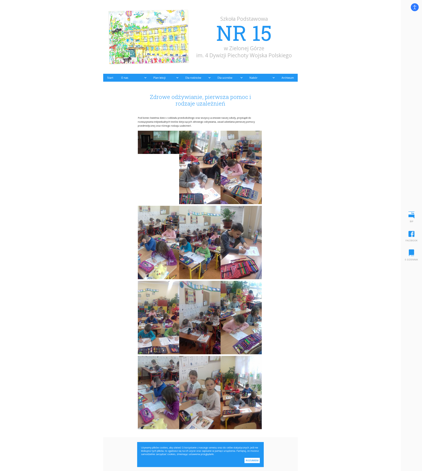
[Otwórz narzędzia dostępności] (415, 7)
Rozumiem (252, 460)
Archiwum (288, 78)
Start (110, 78)
